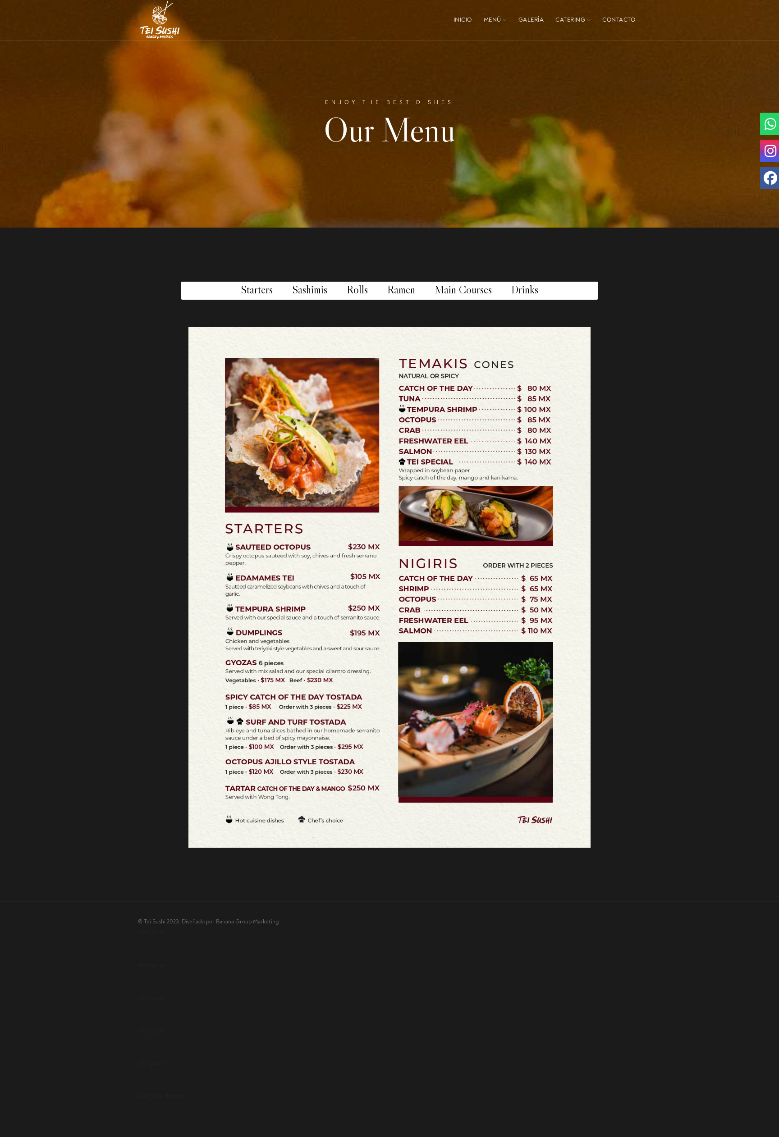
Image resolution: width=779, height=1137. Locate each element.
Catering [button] (571, 19)
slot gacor (151, 932)
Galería (531, 19)
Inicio (463, 19)
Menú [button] (493, 19)
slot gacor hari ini (161, 1095)
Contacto (618, 19)
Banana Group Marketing (247, 921)
